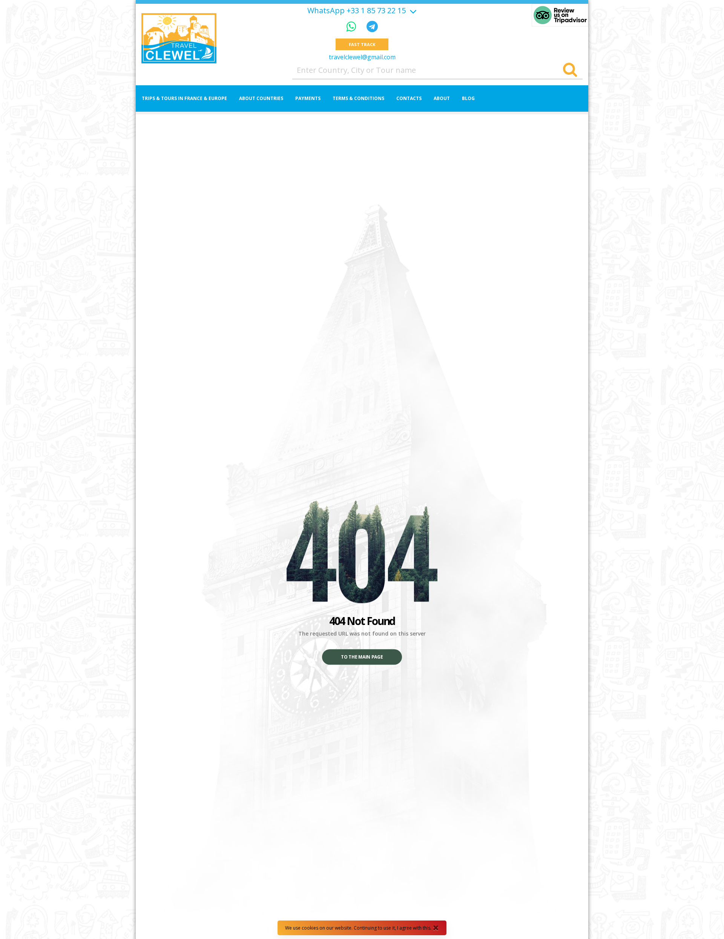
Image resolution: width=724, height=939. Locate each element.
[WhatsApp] (352, 26)
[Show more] (412, 10)
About (442, 98)
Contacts (409, 98)
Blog (468, 98)
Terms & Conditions (358, 98)
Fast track (362, 44)
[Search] (570, 70)
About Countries (261, 98)
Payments (308, 98)
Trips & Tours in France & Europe (184, 98)
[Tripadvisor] (560, 15)
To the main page (362, 657)
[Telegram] (372, 26)
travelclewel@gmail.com (362, 57)
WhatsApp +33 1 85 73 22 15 (356, 10)
